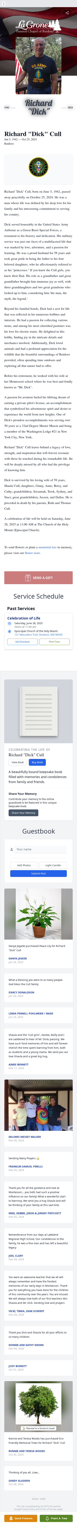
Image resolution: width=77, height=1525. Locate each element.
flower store (32, 553)
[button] (38, 914)
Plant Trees (54, 641)
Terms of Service (48, 1509)
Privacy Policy (28, 1509)
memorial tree (47, 547)
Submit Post (38, 873)
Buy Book (37, 762)
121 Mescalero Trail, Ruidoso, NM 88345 (38, 634)
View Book (18, 762)
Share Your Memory (23, 812)
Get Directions (22, 641)
